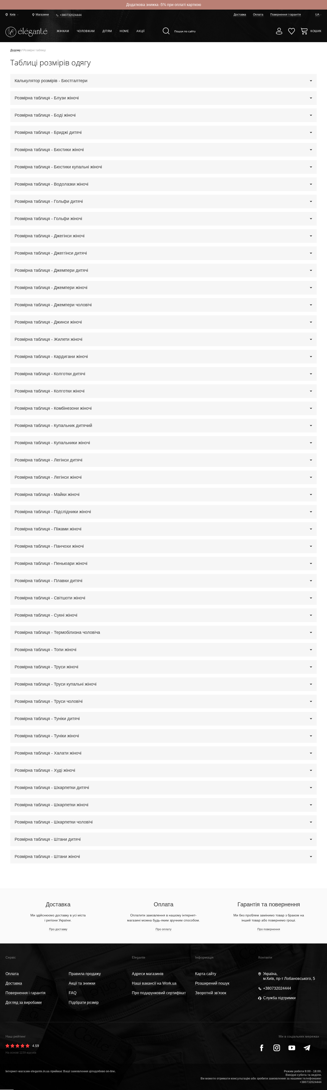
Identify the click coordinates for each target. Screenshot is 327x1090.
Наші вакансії (144, 983)
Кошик (315, 31)
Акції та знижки (82, 983)
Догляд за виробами (24, 1002)
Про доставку (58, 929)
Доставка (240, 14)
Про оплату (163, 929)
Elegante (138, 957)
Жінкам (63, 31)
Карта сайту (205, 974)
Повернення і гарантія (285, 14)
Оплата (258, 14)
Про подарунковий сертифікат (159, 993)
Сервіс (11, 957)
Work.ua (169, 983)
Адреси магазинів (148, 974)
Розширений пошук (212, 983)
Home (124, 31)
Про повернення (268, 929)
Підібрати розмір (84, 1002)
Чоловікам (86, 31)
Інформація (204, 957)
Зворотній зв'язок (210, 993)
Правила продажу (85, 974)
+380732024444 (71, 15)
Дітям (107, 31)
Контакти (265, 957)
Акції (140, 31)
